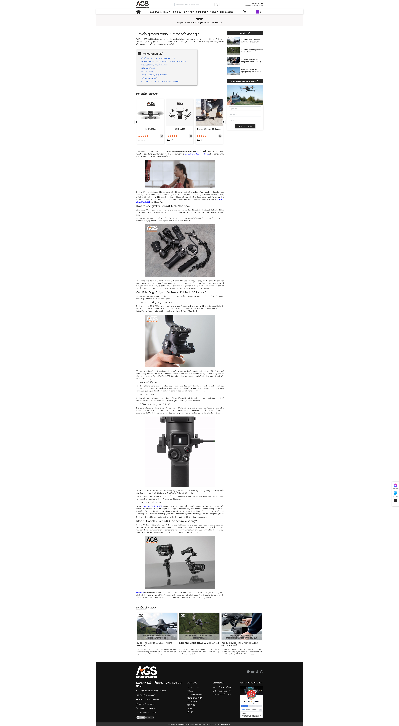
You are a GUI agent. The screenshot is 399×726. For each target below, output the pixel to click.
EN (261, 12)
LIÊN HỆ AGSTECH (227, 12)
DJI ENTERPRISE (193, 687)
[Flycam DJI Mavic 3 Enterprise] (209, 112)
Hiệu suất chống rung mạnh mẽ (154, 65)
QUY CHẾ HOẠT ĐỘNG (222, 687)
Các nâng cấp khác (149, 78)
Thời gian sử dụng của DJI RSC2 (154, 75)
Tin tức (189, 23)
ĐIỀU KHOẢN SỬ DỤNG (222, 694)
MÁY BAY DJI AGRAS (195, 694)
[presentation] (136, 122)
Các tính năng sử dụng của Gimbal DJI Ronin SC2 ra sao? (163, 61)
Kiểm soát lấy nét (148, 68)
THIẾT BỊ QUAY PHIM (194, 698)
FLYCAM (190, 691)
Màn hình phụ (147, 71)
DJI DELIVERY (192, 701)
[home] (142, 4)
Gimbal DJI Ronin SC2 (153, 506)
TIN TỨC (213, 12)
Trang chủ (180, 23)
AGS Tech (140, 592)
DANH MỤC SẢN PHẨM (159, 12)
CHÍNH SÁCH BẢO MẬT (222, 691)
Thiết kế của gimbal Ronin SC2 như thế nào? (157, 58)
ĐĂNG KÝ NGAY (245, 126)
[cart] (244, 11)
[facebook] (248, 672)
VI (257, 12)
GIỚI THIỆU (176, 12)
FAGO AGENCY (226, 724)
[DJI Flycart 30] (179, 112)
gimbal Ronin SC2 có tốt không (197, 154)
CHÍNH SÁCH (201, 12)
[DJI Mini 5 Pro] (150, 112)
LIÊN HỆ (190, 712)
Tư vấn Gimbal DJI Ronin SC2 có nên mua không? (159, 81)
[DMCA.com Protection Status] (145, 717)
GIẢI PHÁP (188, 12)
